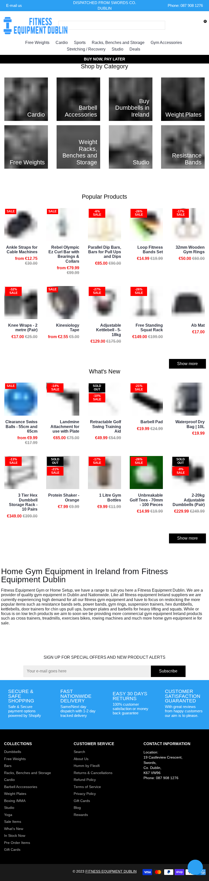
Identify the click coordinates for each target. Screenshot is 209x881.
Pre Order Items (17, 843)
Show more (187, 363)
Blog (77, 808)
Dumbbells (12, 752)
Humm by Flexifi (87, 766)
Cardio (62, 42)
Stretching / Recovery (86, 49)
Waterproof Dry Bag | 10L (190, 424)
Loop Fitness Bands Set (150, 249)
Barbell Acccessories (20, 787)
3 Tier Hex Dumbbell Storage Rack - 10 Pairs (23, 502)
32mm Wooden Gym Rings (190, 249)
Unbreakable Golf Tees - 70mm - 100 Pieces (146, 500)
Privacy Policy (85, 794)
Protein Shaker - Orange (63, 497)
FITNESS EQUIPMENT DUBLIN (111, 871)
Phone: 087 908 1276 (185, 5)
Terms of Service (87, 787)
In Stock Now (14, 836)
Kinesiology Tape (67, 327)
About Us (81, 759)
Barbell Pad (151, 422)
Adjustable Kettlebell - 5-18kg (108, 330)
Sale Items (12, 822)
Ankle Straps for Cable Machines (21, 249)
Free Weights (37, 42)
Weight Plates (15, 794)
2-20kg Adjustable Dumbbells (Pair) (189, 500)
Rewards (81, 815)
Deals (134, 49)
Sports (80, 42)
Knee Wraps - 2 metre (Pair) (22, 327)
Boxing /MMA (14, 801)
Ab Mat (198, 325)
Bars (7, 766)
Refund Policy (85, 780)
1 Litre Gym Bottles (110, 497)
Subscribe (168, 671)
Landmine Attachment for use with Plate (64, 426)
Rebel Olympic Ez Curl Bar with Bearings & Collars (63, 254)
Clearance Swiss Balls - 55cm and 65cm (21, 426)
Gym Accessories (166, 42)
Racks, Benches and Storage (118, 42)
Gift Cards (12, 850)
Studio (117, 49)
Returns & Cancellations (93, 773)
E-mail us (14, 5)
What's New (13, 829)
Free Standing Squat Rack (149, 327)
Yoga (8, 815)
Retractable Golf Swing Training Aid (105, 426)
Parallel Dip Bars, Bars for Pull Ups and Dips (104, 252)
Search (79, 752)
